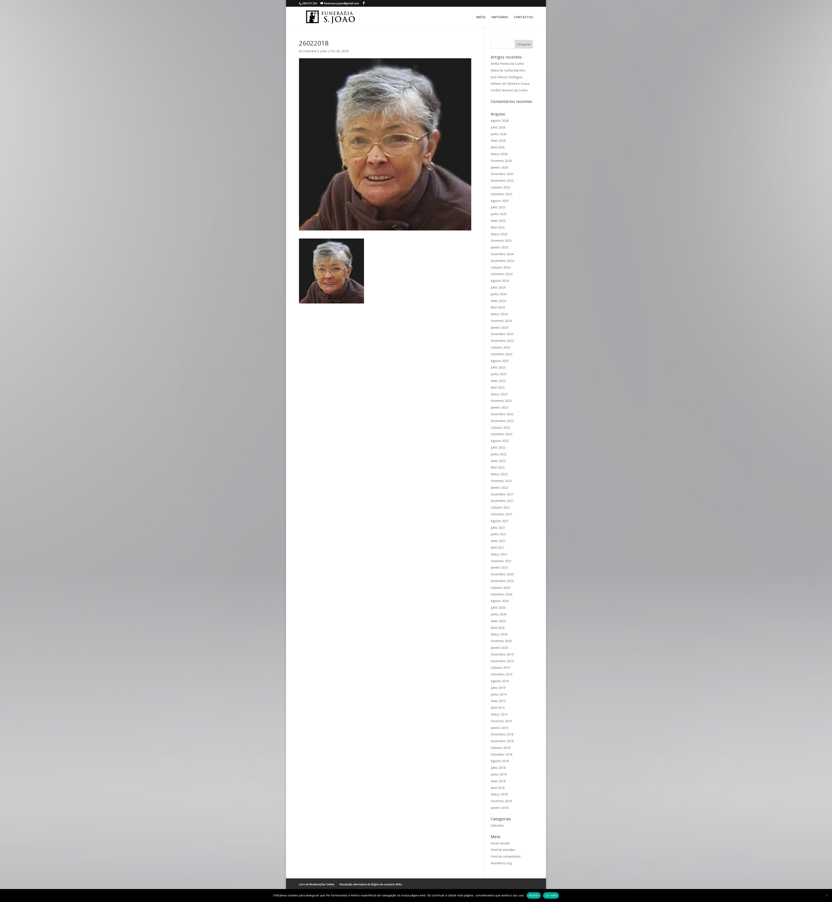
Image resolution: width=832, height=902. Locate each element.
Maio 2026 (498, 140)
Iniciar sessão (500, 843)
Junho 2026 (499, 134)
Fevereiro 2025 (501, 240)
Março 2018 (499, 794)
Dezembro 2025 (502, 174)
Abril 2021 (498, 547)
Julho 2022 (498, 447)
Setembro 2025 (501, 194)
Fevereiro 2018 (501, 801)
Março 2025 (499, 234)
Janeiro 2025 (499, 247)
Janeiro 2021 (499, 567)
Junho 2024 (499, 294)
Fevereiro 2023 (501, 401)
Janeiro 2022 (499, 487)
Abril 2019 (498, 708)
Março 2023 (499, 394)
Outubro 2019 (500, 667)
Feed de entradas (503, 850)
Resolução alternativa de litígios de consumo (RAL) (371, 884)
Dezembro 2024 (502, 254)
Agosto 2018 (500, 761)
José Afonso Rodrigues (507, 77)
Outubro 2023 (500, 347)
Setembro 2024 (501, 274)
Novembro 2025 (502, 180)
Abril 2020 (498, 628)
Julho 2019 (498, 688)
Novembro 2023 (502, 341)
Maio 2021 (498, 541)
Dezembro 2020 (502, 574)
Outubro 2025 (500, 187)
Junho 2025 (499, 214)
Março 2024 (499, 314)
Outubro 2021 (500, 507)
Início (481, 17)
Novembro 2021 (502, 501)
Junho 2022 (499, 454)
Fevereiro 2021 (501, 561)
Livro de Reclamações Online (316, 884)
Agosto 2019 (500, 681)
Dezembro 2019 (502, 654)
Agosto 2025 (500, 201)
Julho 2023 (498, 367)
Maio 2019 (498, 701)
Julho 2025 (498, 207)
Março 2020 (499, 634)
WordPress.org (501, 863)
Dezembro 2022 (502, 414)
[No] (826, 895)
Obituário (499, 17)
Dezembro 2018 (502, 734)
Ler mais (551, 895)
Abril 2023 (498, 387)
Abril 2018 (498, 788)
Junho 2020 (499, 614)
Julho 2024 (498, 287)
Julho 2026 (498, 127)
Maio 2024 (498, 301)
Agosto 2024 (500, 281)
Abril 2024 (498, 307)
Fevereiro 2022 (501, 481)
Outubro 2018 (500, 748)
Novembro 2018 (502, 741)
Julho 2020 (498, 607)
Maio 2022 (498, 461)
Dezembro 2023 (502, 334)
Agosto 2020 (500, 601)
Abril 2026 (498, 147)
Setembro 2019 (501, 674)
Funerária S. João (315, 51)
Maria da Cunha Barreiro (508, 70)
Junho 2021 (499, 534)
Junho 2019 (499, 694)
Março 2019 (499, 714)
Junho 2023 (499, 374)
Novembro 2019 (502, 661)
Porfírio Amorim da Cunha (509, 90)
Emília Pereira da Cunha (507, 64)
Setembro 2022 (501, 434)
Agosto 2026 (500, 120)
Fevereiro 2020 (501, 641)
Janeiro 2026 (499, 167)
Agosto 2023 (500, 361)
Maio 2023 (498, 381)
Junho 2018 (499, 774)
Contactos (523, 17)
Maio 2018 (498, 781)
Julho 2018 (498, 768)
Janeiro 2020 (499, 648)
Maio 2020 (498, 621)
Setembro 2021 (501, 514)
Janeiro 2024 (499, 327)
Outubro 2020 (500, 588)
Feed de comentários (506, 856)
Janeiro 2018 (499, 808)
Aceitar (534, 895)
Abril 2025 (498, 227)
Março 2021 (499, 554)
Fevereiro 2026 (501, 161)
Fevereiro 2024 (501, 321)
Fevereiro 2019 (501, 721)
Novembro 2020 (502, 581)
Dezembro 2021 (502, 494)
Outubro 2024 (500, 267)
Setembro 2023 (501, 354)
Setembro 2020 (501, 594)
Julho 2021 (498, 528)
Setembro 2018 (501, 754)
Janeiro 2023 (499, 407)
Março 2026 (499, 154)
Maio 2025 (498, 221)
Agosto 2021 (500, 521)
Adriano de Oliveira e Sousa (510, 83)
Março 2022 (499, 474)
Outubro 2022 (500, 427)
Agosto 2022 (500, 441)
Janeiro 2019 (499, 728)
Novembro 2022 (502, 421)
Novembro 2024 (502, 261)
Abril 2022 (498, 467)
